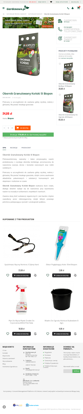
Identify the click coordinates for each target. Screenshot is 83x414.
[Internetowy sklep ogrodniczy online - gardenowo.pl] (18, 8)
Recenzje (13, 148)
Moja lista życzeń (62, 2)
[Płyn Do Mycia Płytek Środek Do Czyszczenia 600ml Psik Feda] (21, 299)
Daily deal (51, 1)
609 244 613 (32, 2)
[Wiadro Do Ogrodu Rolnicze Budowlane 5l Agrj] (61, 299)
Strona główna (4, 14)
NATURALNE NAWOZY (35, 14)
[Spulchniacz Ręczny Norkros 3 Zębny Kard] (21, 243)
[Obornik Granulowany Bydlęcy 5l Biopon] (68, 72)
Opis (4, 148)
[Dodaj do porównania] (35, 275)
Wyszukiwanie (7, 361)
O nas (4, 350)
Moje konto (42, 2)
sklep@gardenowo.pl (32, 370)
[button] (51, 34)
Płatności (48, 358)
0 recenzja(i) (16, 97)
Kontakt (5, 353)
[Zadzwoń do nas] (68, 8)
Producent (26, 148)
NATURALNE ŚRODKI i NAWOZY (16, 14)
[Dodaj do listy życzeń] (8, 275)
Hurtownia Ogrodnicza (10, 367)
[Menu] (3, 8)
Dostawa (48, 355)
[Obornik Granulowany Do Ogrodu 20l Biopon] (68, 103)
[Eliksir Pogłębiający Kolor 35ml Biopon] (61, 243)
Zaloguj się (75, 2)
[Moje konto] (72, 8)
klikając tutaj (75, 391)
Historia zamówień (9, 358)
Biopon (11, 118)
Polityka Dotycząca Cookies (50, 366)
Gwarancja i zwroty (51, 360)
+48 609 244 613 (31, 362)
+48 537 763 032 (31, 365)
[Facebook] (4, 407)
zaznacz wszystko (67, 58)
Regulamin (48, 352)
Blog (4, 364)
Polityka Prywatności (51, 363)
